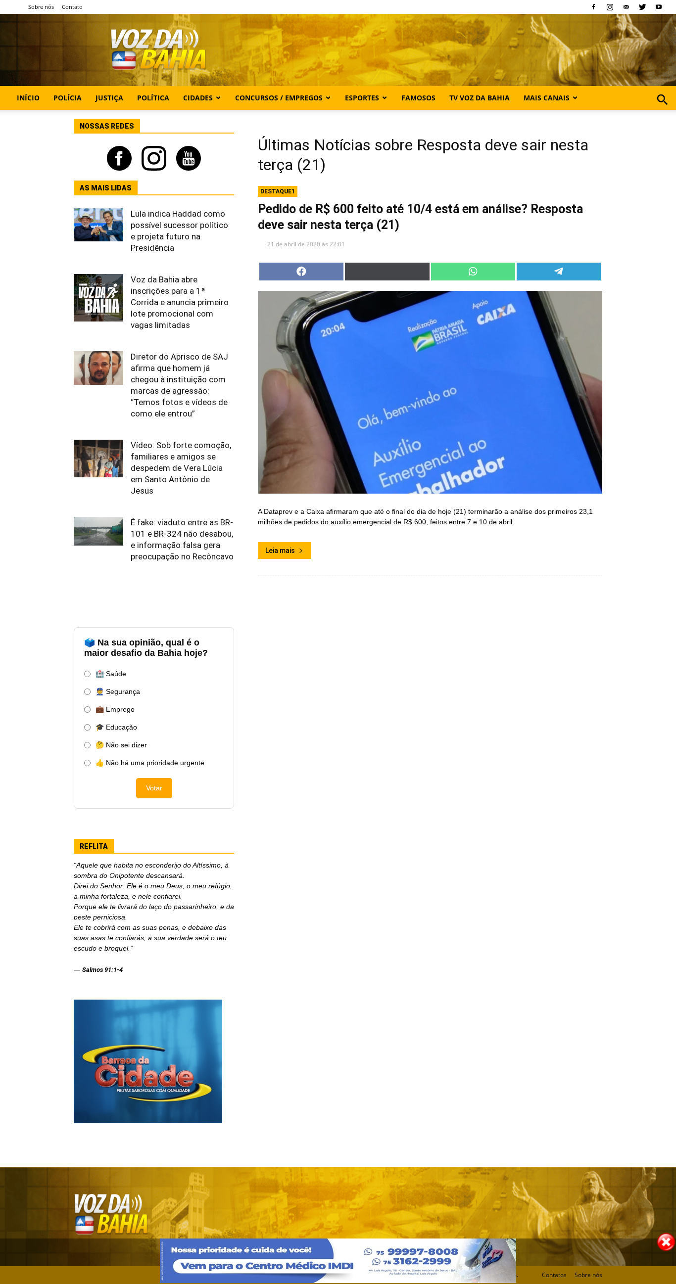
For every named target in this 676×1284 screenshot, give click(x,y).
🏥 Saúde (111, 674)
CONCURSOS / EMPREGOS (279, 97)
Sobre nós (41, 6)
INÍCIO (28, 97)
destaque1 (277, 191)
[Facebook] (593, 7)
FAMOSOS (418, 97)
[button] (662, 110)
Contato (72, 6)
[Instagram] (609, 7)
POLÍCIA (67, 97)
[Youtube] (658, 7)
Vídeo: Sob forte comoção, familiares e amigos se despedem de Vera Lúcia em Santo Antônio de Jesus (181, 468)
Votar (154, 788)
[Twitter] (642, 7)
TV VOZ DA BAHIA (479, 97)
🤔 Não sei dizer (121, 745)
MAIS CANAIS (547, 97)
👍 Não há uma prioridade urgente (150, 763)
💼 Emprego (115, 709)
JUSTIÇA (109, 97)
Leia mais (280, 550)
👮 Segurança (118, 691)
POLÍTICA (153, 97)
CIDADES (198, 97)
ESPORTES (362, 97)
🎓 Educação (116, 727)
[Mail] (626, 7)
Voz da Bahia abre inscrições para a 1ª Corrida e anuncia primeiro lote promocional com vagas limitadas (180, 302)
